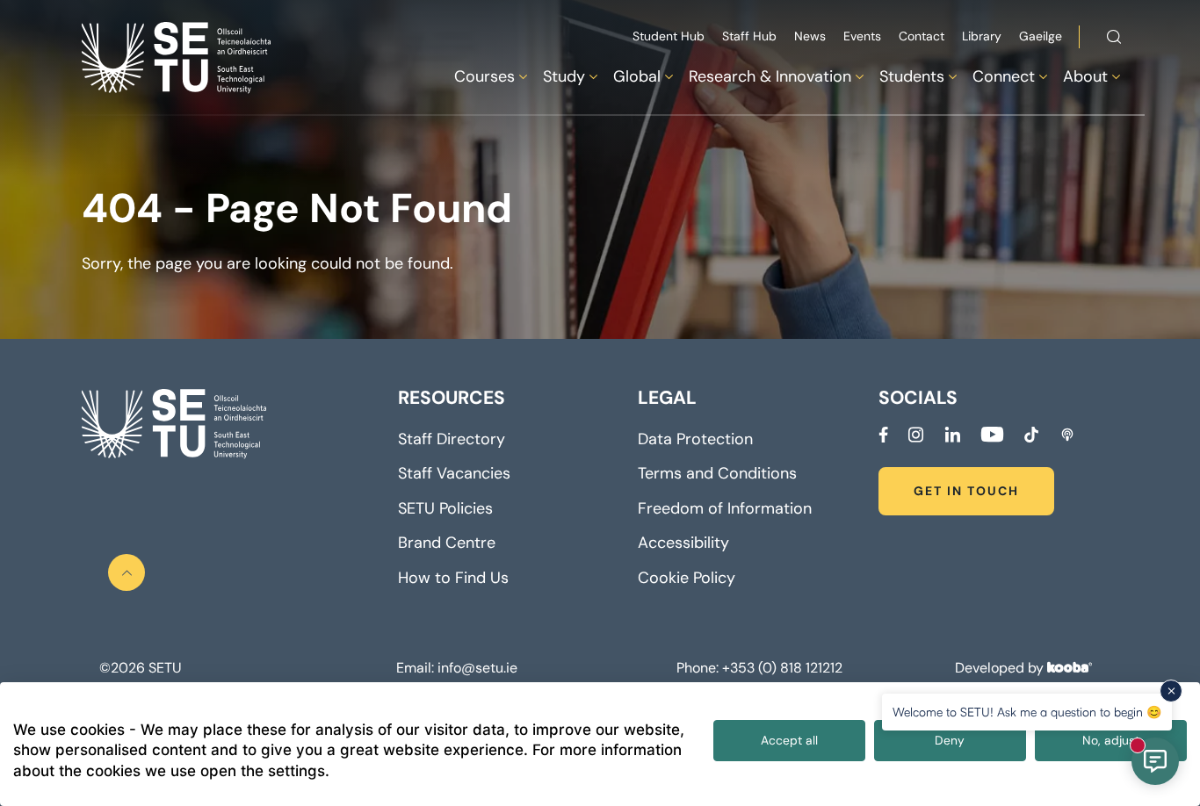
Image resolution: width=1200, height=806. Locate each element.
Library (981, 36)
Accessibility (683, 542)
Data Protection (695, 439)
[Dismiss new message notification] (1171, 691)
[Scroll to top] (126, 572)
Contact (921, 36)
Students (911, 76)
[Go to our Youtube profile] (991, 435)
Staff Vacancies (454, 473)
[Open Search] (1114, 39)
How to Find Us (453, 577)
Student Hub (669, 36)
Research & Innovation (770, 76)
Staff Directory (451, 439)
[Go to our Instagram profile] (916, 435)
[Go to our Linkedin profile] (952, 435)
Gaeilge (1040, 36)
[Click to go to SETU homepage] (174, 424)
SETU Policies (445, 508)
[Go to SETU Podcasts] (1067, 435)
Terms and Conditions (717, 473)
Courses (484, 76)
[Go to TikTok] (1031, 435)
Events (862, 36)
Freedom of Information (725, 508)
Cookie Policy (686, 577)
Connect (1003, 76)
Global (637, 76)
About (1085, 76)
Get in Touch (966, 491)
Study (564, 76)
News (810, 36)
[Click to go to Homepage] (178, 57)
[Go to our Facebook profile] (883, 435)
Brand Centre (446, 542)
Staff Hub (749, 36)
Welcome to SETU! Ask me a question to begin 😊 (1027, 711)
